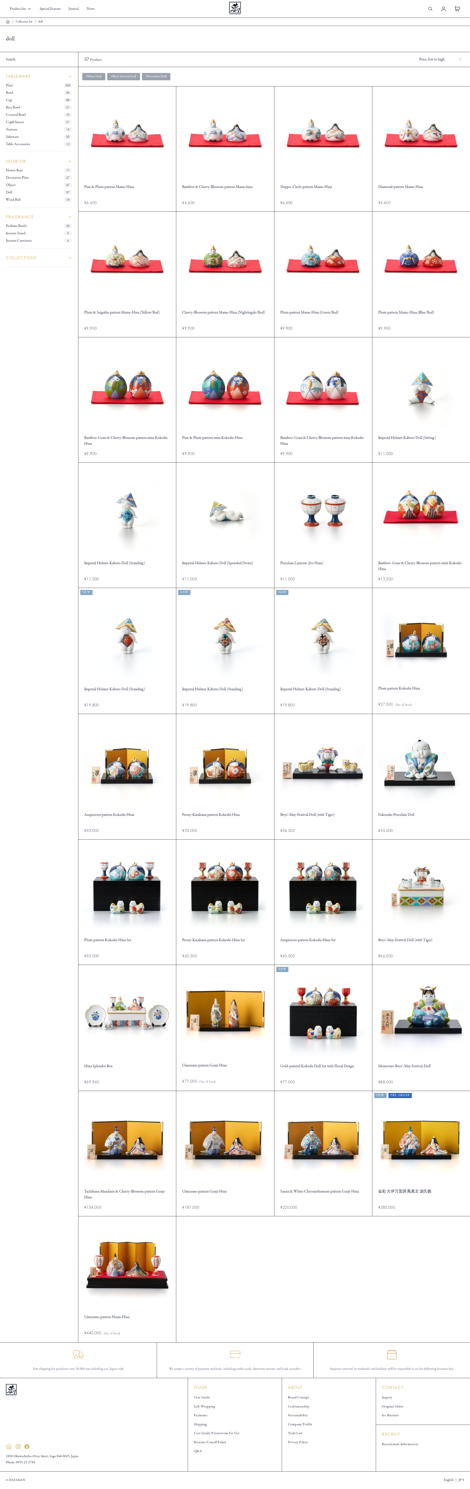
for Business (390, 1415)
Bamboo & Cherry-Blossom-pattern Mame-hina (217, 187)
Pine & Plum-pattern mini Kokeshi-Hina (212, 438)
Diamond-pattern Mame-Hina (400, 187)
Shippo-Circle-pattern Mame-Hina (306, 187)
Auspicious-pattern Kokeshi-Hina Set (308, 940)
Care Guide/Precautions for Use (216, 1433)
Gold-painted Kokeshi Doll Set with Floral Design (317, 1066)
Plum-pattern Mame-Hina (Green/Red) (309, 312)
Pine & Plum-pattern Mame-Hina (109, 187)
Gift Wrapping (204, 1406)
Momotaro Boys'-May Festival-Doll (404, 1066)
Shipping (200, 1424)
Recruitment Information (400, 1444)
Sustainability (298, 1415)
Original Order (392, 1406)
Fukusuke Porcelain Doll (396, 815)
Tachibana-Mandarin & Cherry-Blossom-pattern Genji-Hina (124, 1194)
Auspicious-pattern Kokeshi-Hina (109, 815)
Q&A (198, 1451)
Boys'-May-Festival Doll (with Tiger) (307, 815)
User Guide (202, 1397)
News (91, 8)
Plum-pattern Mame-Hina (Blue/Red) (406, 312)
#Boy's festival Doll (123, 76)
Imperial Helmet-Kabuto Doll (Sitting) (407, 438)
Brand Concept (298, 1397)
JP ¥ (461, 1480)
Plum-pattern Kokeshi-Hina (399, 688)
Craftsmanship (298, 1406)
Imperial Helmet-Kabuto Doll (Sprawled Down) (217, 563)
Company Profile (300, 1424)
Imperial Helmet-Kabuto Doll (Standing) (114, 563)
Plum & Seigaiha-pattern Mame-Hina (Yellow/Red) (122, 312)
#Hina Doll (93, 76)
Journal (74, 8)
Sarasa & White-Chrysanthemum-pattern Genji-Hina (319, 1191)
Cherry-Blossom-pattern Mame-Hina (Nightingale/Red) (223, 312)
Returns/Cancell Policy (210, 1442)
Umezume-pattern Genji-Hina (204, 1065)
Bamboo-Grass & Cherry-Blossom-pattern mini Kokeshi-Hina (126, 440)
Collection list (24, 21)
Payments (201, 1415)
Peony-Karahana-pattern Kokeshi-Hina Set (213, 940)
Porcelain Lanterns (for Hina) (301, 563)
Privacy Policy (298, 1442)
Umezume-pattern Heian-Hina (106, 1317)
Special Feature (50, 8)
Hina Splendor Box (98, 1066)
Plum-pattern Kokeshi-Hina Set (107, 940)
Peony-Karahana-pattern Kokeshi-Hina (211, 815)
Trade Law (295, 1433)
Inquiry (387, 1397)
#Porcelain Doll (156, 76)
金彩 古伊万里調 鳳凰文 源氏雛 (404, 1191)
